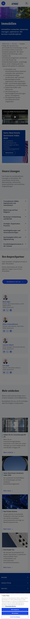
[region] (15, 606)
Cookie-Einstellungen (15, 617)
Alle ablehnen (15, 613)
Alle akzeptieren (15, 609)
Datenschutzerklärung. (10, 606)
